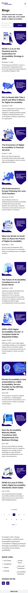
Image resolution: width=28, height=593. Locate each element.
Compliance (8, 564)
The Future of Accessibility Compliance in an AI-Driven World (14, 282)
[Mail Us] (7, 583)
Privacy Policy (20, 562)
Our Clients (7, 560)
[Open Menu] (25, 4)
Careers (6, 567)
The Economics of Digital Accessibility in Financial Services (13, 147)
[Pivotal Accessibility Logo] (7, 3)
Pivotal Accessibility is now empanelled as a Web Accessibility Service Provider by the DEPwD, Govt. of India (14, 384)
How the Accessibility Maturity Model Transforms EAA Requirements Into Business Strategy (11, 435)
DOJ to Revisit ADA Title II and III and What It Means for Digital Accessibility (13, 99)
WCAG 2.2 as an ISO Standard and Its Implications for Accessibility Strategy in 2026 (13, 54)
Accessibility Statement (21, 573)
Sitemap (6, 571)
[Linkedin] (3, 583)
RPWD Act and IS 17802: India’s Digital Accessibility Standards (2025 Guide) (13, 485)
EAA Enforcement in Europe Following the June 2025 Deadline (14, 191)
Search (20, 25)
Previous (14, 509)
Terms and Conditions (21, 567)
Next (13, 524)
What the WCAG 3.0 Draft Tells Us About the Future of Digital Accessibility (13, 238)
